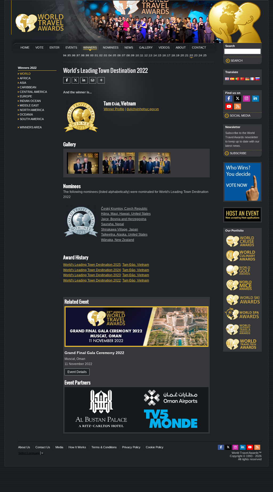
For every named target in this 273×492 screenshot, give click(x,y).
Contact (199, 47)
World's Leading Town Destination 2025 (92, 265)
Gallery (145, 47)
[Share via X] (75, 80)
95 (69, 55)
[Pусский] (257, 79)
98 (83, 55)
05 (114, 55)
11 (141, 55)
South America (32, 119)
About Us (24, 447)
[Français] (252, 79)
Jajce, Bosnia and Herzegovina (123, 219)
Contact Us (42, 447)
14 (155, 55)
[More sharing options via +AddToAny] (101, 80)
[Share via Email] (92, 80)
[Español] (232, 79)
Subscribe (238, 153)
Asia (23, 82)
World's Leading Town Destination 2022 (92, 280)
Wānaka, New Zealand (117, 240)
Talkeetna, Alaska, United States (124, 234)
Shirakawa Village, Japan (119, 229)
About (181, 47)
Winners (90, 47)
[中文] (242, 79)
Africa (25, 78)
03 (105, 55)
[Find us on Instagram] (246, 99)
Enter (54, 47)
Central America (33, 91)
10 (137, 55)
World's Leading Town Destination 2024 (92, 270)
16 (164, 55)
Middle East (29, 105)
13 (150, 55)
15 (159, 55)
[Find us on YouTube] (228, 107)
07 (123, 55)
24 (200, 55)
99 (87, 55)
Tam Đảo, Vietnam (135, 265)
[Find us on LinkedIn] (255, 99)
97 (78, 55)
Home (25, 47)
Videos (164, 47)
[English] (227, 79)
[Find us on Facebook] (228, 99)
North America (32, 110)
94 (64, 55)
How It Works (77, 447)
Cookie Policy (154, 447)
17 (168, 55)
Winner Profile (114, 109)
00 (92, 55)
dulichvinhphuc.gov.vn (143, 109)
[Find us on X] (237, 99)
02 (101, 55)
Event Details (77, 372)
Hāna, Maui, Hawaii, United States (126, 214)
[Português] (237, 79)
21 (186, 55)
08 (128, 55)
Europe (26, 96)
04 (110, 55)
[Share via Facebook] (66, 80)
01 (96, 55)
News (129, 47)
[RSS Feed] (237, 107)
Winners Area (31, 127)
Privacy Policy (131, 447)
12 (146, 55)
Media (59, 447)
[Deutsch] (247, 79)
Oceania (26, 114)
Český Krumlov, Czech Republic (124, 209)
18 (173, 55)
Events (71, 47)
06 (119, 55)
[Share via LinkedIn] (84, 80)
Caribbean (28, 87)
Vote (39, 47)
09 (132, 55)
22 (191, 55)
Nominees (110, 47)
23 (196, 55)
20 (182, 55)
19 (177, 55)
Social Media (240, 115)
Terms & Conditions (104, 447)
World (25, 73)
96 (73, 55)
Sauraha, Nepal (112, 224)
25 (205, 55)
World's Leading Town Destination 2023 (92, 275)
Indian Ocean (30, 100)
